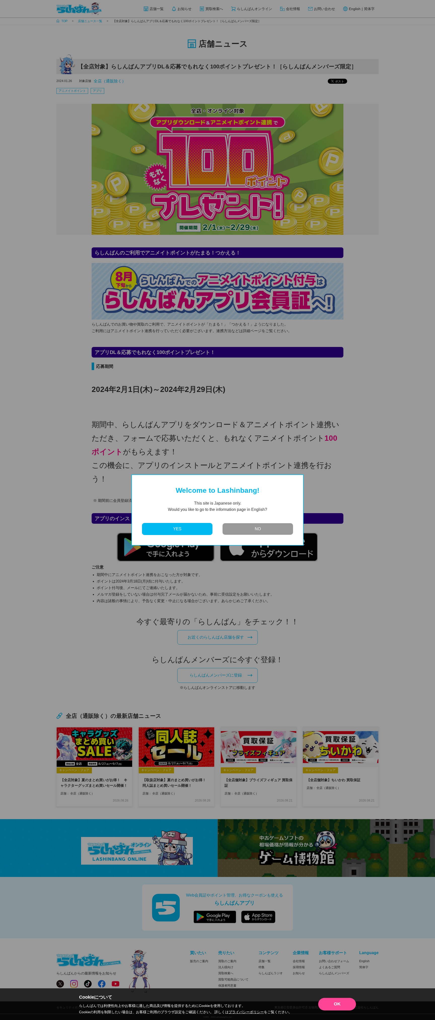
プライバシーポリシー (246, 1012)
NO (258, 529)
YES (177, 529)
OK (337, 1003)
